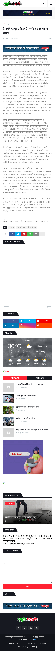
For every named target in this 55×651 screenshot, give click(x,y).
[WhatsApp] (30, 234)
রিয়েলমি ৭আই (21, 227)
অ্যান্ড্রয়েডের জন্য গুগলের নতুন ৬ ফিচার (27, 407)
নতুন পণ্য (10, 24)
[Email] (36, 234)
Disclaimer (42, 643)
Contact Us (31, 643)
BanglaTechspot (27, 639)
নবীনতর (6, 307)
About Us (20, 643)
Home (11, 643)
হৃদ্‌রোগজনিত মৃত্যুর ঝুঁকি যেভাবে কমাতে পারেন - (21, 517)
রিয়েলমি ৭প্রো (32, 227)
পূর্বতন (49, 307)
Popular (15, 378)
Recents (40, 378)
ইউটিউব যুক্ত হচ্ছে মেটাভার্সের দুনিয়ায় (26, 395)
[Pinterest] (24, 234)
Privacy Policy (23, 647)
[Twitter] (18, 234)
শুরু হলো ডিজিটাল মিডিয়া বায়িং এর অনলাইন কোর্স (30, 384)
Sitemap (34, 647)
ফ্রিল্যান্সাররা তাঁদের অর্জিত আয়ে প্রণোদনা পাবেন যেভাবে (32, 430)
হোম (4, 24)
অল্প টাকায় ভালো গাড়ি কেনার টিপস (25, 418)
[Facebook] (12, 234)
